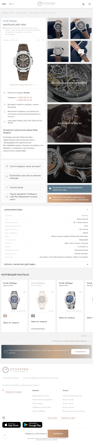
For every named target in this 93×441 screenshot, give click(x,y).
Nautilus (85, 215)
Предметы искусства (41, 407)
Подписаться (80, 352)
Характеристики (13, 210)
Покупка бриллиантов (72, 396)
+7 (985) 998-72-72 (24, 98)
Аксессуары (37, 403)
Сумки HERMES (38, 411)
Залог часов (68, 403)
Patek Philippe (10, 21)
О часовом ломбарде (10, 378)
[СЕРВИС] (69, 182)
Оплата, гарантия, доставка (19, 264)
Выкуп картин (69, 407)
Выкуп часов (68, 400)
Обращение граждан (13, 392)
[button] (4, 4)
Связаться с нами (68, 418)
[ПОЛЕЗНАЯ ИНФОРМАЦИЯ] (69, 102)
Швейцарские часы (40, 396)
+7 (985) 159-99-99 (24, 100)
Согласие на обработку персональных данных (20, 385)
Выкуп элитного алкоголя (74, 411)
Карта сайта (52, 418)
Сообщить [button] (58, 433)
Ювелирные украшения (42, 400)
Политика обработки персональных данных (40, 378)
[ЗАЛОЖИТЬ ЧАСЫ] (69, 142)
